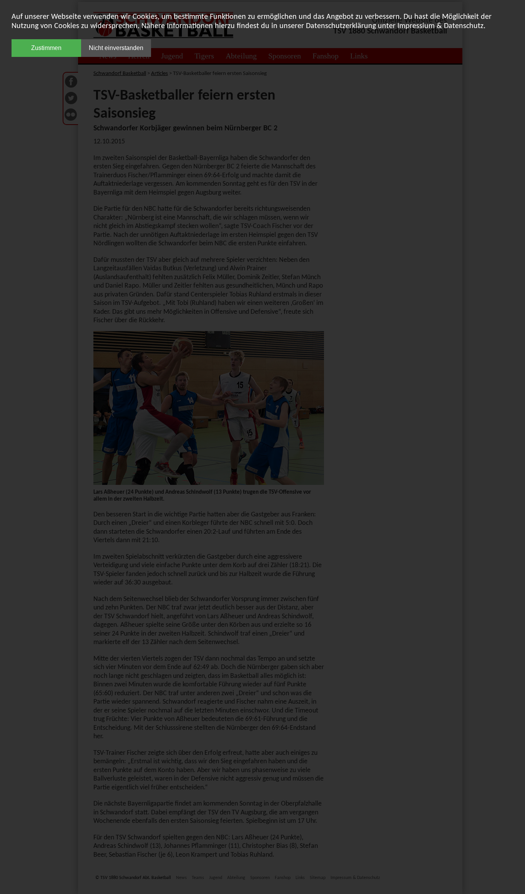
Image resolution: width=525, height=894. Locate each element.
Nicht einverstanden (116, 48)
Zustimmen (46, 48)
